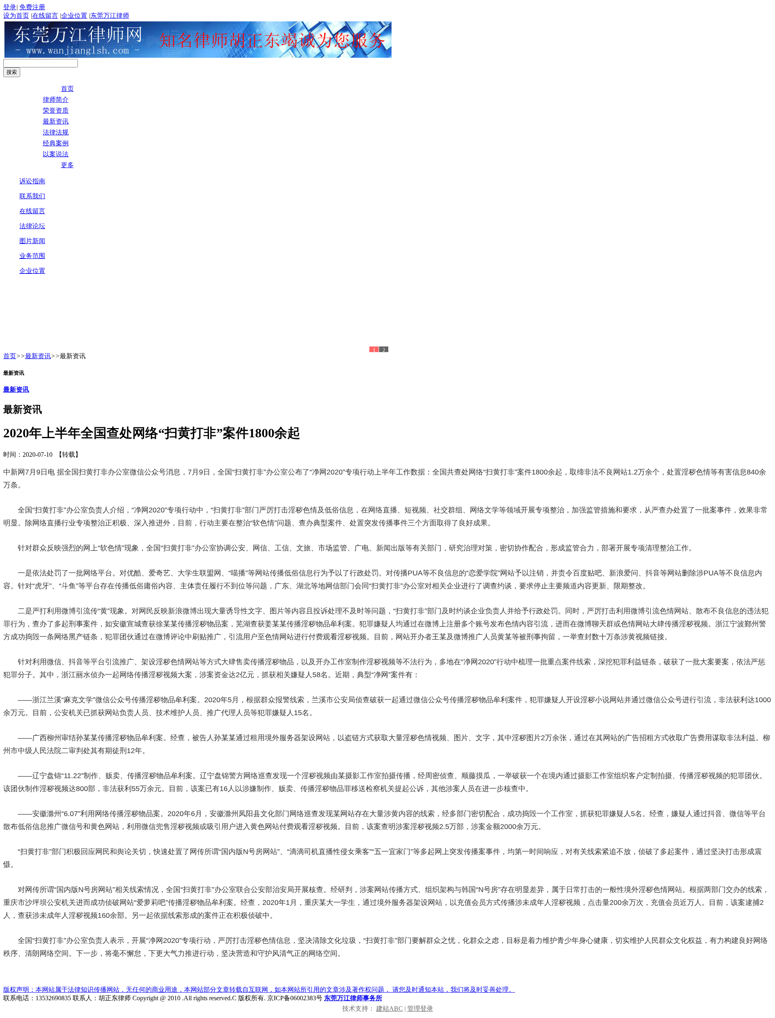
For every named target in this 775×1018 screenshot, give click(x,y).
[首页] (198, 55)
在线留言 (45, 15)
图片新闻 (32, 240)
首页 (9, 356)
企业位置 (74, 15)
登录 (9, 7)
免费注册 (32, 7)
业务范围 (32, 255)
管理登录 (420, 1008)
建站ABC (389, 1008)
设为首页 (16, 15)
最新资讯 (38, 356)
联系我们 (32, 196)
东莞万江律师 (109, 15)
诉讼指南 (32, 181)
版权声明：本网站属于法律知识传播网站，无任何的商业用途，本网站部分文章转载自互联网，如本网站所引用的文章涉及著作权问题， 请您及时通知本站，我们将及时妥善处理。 (259, 989)
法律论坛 (32, 225)
